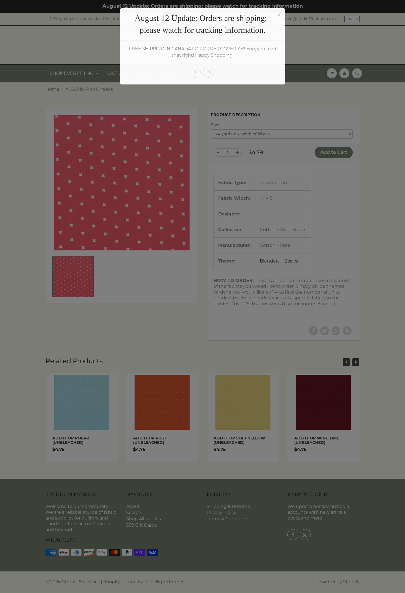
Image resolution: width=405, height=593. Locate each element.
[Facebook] (195, 72)
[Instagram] (208, 72)
